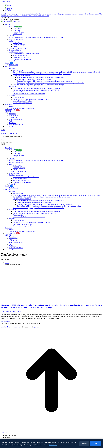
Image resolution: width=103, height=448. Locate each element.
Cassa (15, 133)
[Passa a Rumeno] (8, 10)
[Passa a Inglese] (8, 5)
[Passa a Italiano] (8, 7)
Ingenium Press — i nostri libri (10, 327)
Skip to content (5, 2)
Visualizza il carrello (7, 133)
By (10, 311)
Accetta (95, 444)
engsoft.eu (36, 327)
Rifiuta (84, 444)
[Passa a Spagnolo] (8, 9)
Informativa (53, 445)
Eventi (3, 311)
